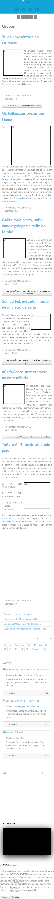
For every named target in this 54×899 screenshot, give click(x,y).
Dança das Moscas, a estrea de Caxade (22, 624)
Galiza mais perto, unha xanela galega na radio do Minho (24, 226)
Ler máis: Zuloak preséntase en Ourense (23, 106)
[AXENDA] (17, 9)
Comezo (8, 645)
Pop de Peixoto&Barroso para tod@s (21, 619)
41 (23, 645)
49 (21, 649)
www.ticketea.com (10, 518)
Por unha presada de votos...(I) (18, 614)
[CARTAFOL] (30, 9)
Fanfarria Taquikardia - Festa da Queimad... (26, 675)
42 (29, 645)
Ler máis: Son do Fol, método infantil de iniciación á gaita (28, 361)
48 (16, 649)
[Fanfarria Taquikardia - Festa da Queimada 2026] (27, 669)
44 (40, 645)
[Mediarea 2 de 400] (27, 732)
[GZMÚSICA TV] (23, 9)
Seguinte (36, 649)
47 (10, 649)
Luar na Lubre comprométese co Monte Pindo (25, 629)
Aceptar (5, 897)
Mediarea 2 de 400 (15, 738)
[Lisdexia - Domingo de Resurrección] (27, 701)
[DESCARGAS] (37, 9)
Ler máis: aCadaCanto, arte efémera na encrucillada (28, 437)
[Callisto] (27, 2)
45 (46, 645)
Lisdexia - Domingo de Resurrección (22, 707)
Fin (44, 649)
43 (35, 645)
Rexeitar (15, 897)
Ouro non (47, 198)
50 (27, 649)
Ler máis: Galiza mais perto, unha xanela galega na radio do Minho (28, 292)
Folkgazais (19, 198)
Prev (17, 645)
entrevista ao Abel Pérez (20, 176)
